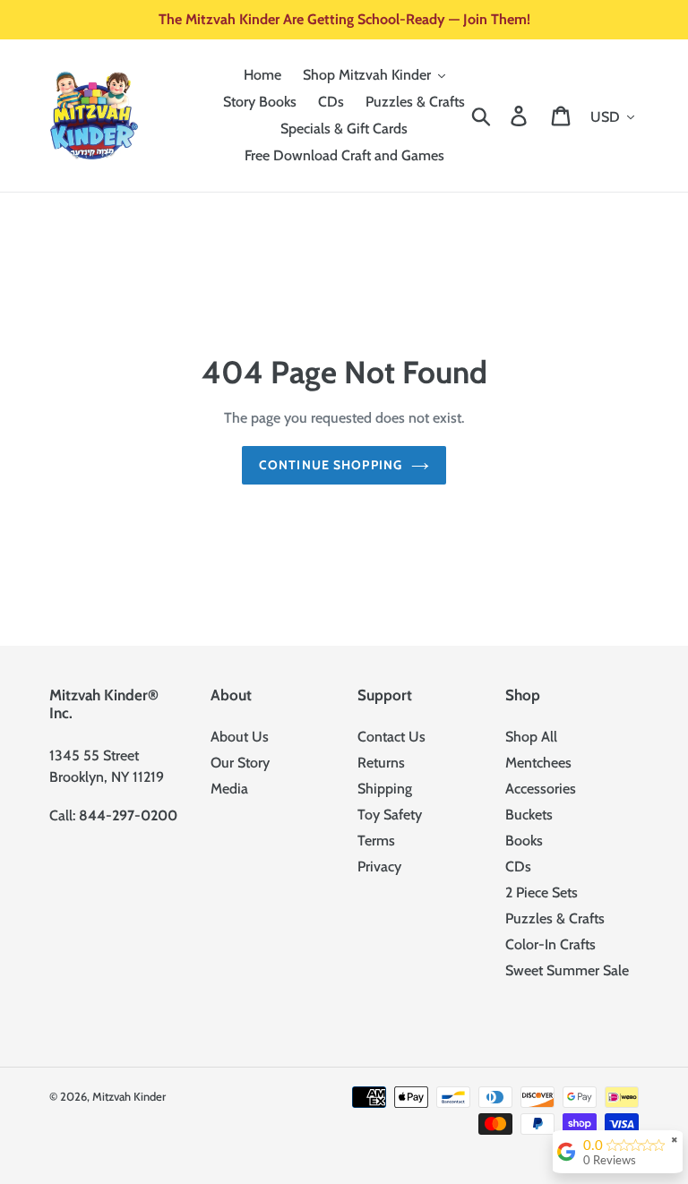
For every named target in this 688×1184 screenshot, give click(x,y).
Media (229, 788)
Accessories (540, 788)
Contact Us (391, 736)
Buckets (529, 814)
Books (524, 840)
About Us (240, 736)
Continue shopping (330, 465)
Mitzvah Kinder (129, 1096)
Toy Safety (389, 814)
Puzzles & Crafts (555, 918)
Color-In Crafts (550, 944)
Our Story (240, 762)
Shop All (531, 736)
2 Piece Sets (541, 892)
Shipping (384, 788)
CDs (518, 866)
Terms (376, 840)
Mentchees (538, 762)
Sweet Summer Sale (567, 970)
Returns (381, 762)
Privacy (379, 866)
